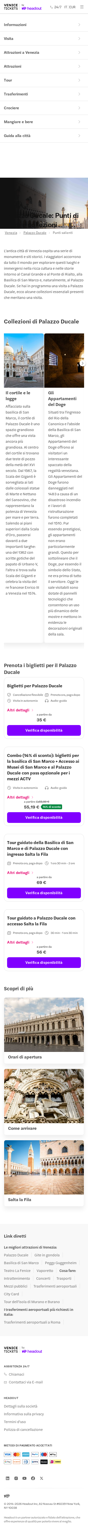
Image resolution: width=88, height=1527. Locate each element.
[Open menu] (82, 6)
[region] (44, 491)
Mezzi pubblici (15, 1286)
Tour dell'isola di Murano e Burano (32, 1301)
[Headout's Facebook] (33, 1478)
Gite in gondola (47, 1254)
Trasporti (63, 1278)
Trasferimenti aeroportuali (55, 1286)
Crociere (11, 107)
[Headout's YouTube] (24, 1478)
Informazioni (15, 24)
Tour (8, 80)
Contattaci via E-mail (26, 1382)
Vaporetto (45, 1270)
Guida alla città (17, 135)
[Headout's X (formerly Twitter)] (42, 1478)
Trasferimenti (16, 94)
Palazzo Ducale (34, 232)
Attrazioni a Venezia (21, 52)
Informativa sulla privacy (24, 1413)
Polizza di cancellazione (23, 1429)
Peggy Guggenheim (61, 1262)
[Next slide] (83, 363)
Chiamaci (16, 1374)
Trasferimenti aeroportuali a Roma (32, 1322)
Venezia (11, 232)
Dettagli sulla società (20, 1406)
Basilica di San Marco (21, 1262)
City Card (11, 1293)
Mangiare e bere (18, 121)
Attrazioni (12, 66)
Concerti (43, 1278)
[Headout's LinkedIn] (8, 1478)
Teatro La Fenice (17, 1270)
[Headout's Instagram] (16, 1478)
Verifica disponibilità (43, 730)
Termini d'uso (15, 1421)
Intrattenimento (17, 1278)
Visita (8, 38)
